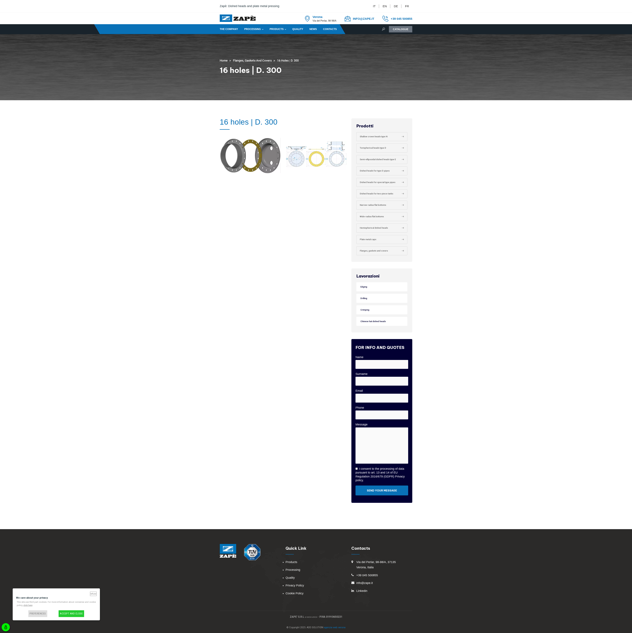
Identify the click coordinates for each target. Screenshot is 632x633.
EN (385, 6)
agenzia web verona (334, 627)
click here (27, 605)
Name (359, 357)
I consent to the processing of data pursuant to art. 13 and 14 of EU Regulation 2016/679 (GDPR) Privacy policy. (380, 474)
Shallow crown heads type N (373, 136)
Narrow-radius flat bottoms (373, 205)
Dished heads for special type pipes (377, 182)
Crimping (364, 310)
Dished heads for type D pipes (375, 171)
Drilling (363, 298)
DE (396, 6)
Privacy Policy (295, 585)
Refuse (93, 594)
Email (359, 390)
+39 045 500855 (401, 18)
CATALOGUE (400, 29)
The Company (229, 29)
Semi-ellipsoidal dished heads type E (378, 159)
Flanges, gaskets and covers (374, 251)
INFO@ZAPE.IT (363, 18)
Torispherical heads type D (373, 148)
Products (277, 29)
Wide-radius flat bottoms (372, 216)
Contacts (330, 29)
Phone (360, 407)
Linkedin (361, 591)
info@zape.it (364, 583)
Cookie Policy (294, 593)
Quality (297, 29)
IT (374, 6)
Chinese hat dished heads (373, 321)
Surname (362, 374)
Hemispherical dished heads (374, 228)
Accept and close (71, 613)
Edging (363, 287)
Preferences (38, 613)
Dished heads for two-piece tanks (376, 193)
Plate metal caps (368, 239)
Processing (252, 29)
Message (362, 424)
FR (407, 6)
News (313, 29)
